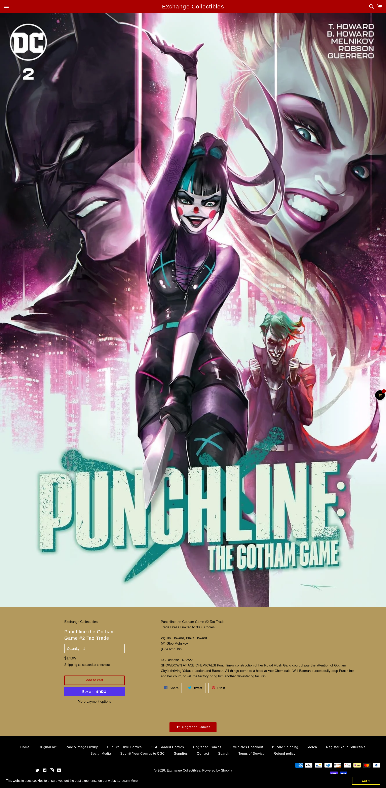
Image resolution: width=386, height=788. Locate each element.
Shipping (70, 664)
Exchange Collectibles (193, 6)
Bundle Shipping (285, 747)
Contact (203, 753)
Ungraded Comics (207, 747)
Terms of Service (251, 753)
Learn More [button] (129, 780)
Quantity (73, 649)
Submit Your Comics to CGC (142, 753)
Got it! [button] (366, 780)
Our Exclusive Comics (124, 747)
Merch (312, 747)
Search (223, 753)
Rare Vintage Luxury (82, 747)
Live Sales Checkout (246, 747)
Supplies (181, 753)
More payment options (94, 701)
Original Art (47, 747)
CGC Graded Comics (167, 747)
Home (25, 747)
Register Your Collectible (346, 747)
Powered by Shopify (217, 770)
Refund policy (284, 753)
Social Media (100, 753)
